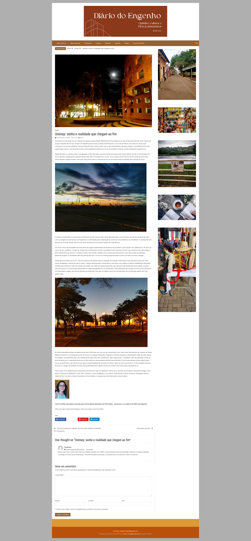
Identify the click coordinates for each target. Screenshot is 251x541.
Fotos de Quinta (138, 43)
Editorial (108, 43)
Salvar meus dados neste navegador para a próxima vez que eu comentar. (82, 509)
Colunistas (87, 43)
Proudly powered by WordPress (110, 534)
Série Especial (75, 43)
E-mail (91, 501)
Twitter (72, 419)
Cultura (98, 43)
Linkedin (95, 419)
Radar (127, 43)
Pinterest (83, 419)
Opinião (117, 43)
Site (123, 501)
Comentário (59, 475)
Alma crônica (61, 43)
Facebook (61, 419)
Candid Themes (146, 534)
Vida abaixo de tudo (143, 428)
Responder (89, 449)
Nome (57, 501)
